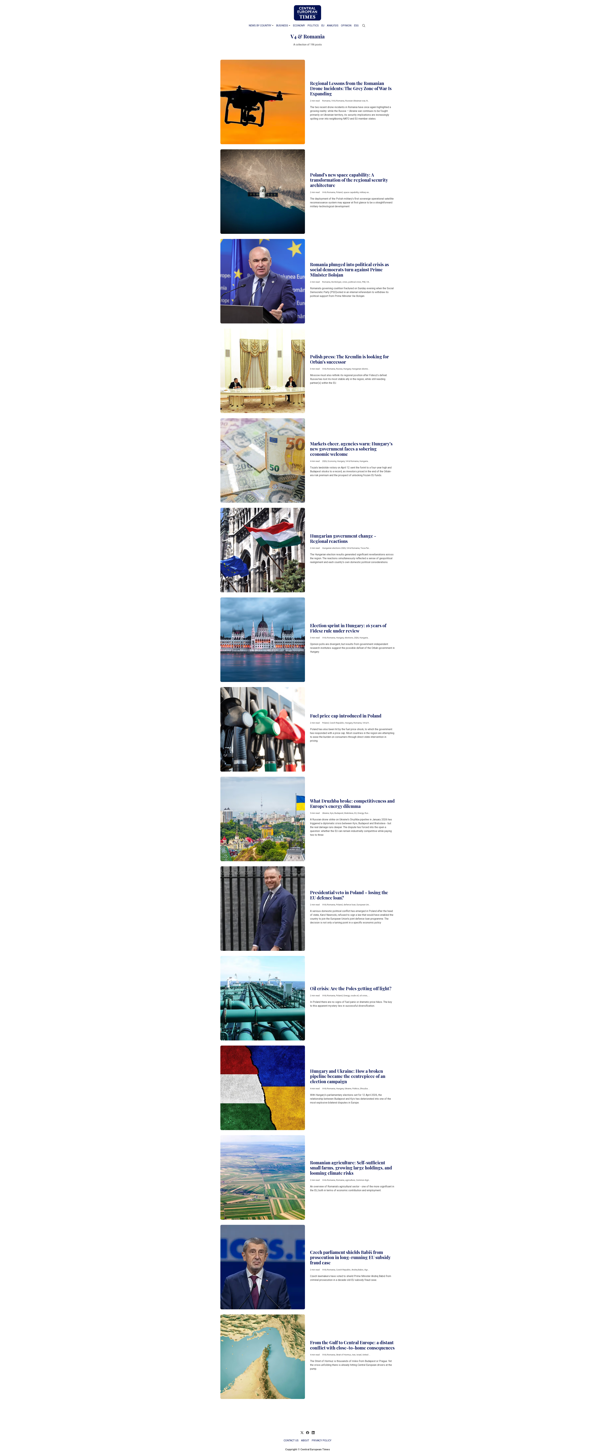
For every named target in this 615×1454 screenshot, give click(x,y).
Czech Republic (337, 723)
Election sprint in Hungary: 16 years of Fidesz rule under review (348, 628)
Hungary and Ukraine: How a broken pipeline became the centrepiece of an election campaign (347, 1076)
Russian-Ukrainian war (355, 101)
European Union (364, 904)
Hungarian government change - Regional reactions (343, 538)
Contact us (291, 1440)
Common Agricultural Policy (368, 1180)
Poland (339, 192)
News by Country (260, 25)
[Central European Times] (307, 12)
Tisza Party (365, 548)
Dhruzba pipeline (368, 1088)
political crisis (354, 282)
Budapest (338, 813)
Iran (354, 1354)
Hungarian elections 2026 (363, 369)
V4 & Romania (337, 101)
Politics (313, 25)
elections (349, 637)
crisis (344, 282)
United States (368, 1354)
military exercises (367, 192)
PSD (363, 282)
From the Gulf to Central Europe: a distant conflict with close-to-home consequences (352, 1345)
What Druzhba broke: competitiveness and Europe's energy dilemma (352, 803)
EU (322, 25)
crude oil (355, 995)
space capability (351, 192)
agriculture (350, 1180)
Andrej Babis (357, 1270)
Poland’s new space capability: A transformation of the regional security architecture (349, 180)
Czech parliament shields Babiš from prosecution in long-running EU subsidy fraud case (350, 1257)
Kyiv (331, 813)
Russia (339, 369)
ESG (356, 25)
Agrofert (368, 1270)
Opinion (346, 25)
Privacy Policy (321, 1440)
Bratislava (348, 813)
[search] (363, 25)
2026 (324, 461)
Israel (359, 1354)
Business (282, 25)
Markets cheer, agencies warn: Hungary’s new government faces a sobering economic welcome (351, 449)
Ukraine (325, 813)
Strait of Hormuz (343, 1354)
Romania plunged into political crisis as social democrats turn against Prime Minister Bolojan (349, 270)
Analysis (332, 25)
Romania (326, 101)
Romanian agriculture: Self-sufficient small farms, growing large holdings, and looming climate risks (351, 1168)
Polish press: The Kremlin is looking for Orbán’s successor (349, 359)
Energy (361, 813)
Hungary (347, 369)
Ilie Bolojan (336, 282)
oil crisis (363, 995)
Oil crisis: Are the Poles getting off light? (350, 988)
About (305, 1440)
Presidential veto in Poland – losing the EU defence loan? (349, 895)
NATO (368, 101)
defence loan (350, 904)
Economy (299, 25)
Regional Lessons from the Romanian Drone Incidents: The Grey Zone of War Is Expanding (351, 88)
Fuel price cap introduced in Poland (345, 716)
